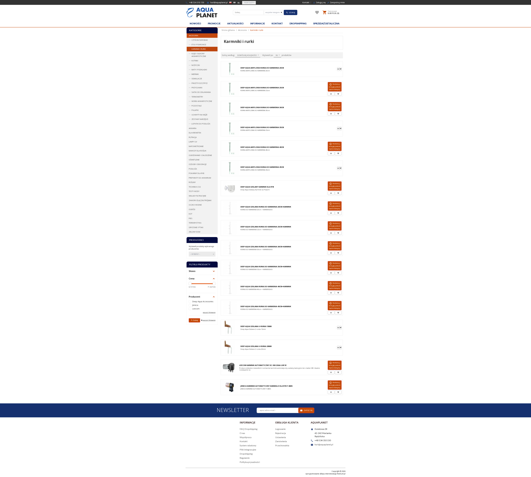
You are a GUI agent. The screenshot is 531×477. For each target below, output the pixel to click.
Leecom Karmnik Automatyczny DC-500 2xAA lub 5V (263, 365)
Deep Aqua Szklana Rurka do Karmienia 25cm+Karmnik (265, 227)
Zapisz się (308, 410)
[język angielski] (234, 2)
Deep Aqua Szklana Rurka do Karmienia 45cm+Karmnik (265, 306)
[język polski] (230, 2)
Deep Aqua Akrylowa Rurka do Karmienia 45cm (262, 167)
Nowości (195, 23)
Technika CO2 (195, 187)
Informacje (257, 23)
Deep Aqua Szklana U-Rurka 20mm (256, 346)
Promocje (214, 23)
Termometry (197, 96)
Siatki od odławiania (201, 92)
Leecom (196, 308)
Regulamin (245, 458)
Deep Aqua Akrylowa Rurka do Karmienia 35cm (262, 127)
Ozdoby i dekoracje (198, 164)
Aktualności (235, 23)
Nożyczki (196, 65)
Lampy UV (193, 141)
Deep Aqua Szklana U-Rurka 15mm (256, 326)
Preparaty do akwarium (200, 178)
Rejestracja (280, 433)
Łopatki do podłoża (201, 123)
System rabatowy (248, 445)
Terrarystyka (195, 223)
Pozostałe (197, 105)
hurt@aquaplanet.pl (219, 2)
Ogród (192, 209)
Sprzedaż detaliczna (326, 23)
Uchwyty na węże (199, 114)
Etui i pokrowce (199, 44)
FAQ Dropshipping (248, 429)
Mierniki (195, 74)
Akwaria (192, 128)
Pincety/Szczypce (200, 83)
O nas (242, 433)
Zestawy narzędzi (200, 119)
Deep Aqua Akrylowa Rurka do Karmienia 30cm (262, 107)
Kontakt (305, 2)
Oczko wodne (195, 205)
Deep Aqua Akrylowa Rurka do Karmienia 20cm (262, 68)
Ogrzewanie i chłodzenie (200, 155)
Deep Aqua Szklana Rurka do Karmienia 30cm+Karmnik (265, 246)
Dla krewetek (195, 132)
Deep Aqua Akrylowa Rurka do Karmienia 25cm (262, 87)
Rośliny (192, 182)
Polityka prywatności (250, 462)
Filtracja (193, 137)
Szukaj (195, 320)
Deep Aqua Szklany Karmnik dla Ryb (257, 187)
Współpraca (245, 437)
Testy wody (194, 191)
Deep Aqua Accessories (202, 301)
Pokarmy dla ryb (196, 173)
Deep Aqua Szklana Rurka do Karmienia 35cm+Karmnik (265, 266)
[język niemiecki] (239, 2)
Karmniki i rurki (199, 49)
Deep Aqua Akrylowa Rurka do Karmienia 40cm (262, 147)
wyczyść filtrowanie (208, 320)
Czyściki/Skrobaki (200, 40)
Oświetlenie (194, 159)
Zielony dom (194, 232)
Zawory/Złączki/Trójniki (200, 200)
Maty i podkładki (199, 69)
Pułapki (195, 110)
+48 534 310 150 (196, 2)
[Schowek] (317, 12)
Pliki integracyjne (248, 449)
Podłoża (193, 169)
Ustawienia (280, 437)
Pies (190, 218)
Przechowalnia (282, 445)
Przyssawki (197, 87)
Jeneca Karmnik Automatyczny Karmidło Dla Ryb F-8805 (266, 386)
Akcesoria (193, 35)
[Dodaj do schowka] (340, 69)
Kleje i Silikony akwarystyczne (199, 54)
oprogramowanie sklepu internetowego (321, 474)
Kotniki (195, 60)
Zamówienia (281, 441)
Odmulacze (197, 78)
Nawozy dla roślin (197, 150)
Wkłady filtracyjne (197, 196)
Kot (190, 214)
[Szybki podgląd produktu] (338, 69)
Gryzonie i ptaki (196, 227)
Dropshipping (298, 23)
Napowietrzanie (196, 146)
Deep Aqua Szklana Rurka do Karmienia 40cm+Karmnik (265, 286)
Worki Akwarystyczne (202, 101)
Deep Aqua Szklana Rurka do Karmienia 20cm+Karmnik (265, 207)
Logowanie (280, 429)
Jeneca (195, 305)
